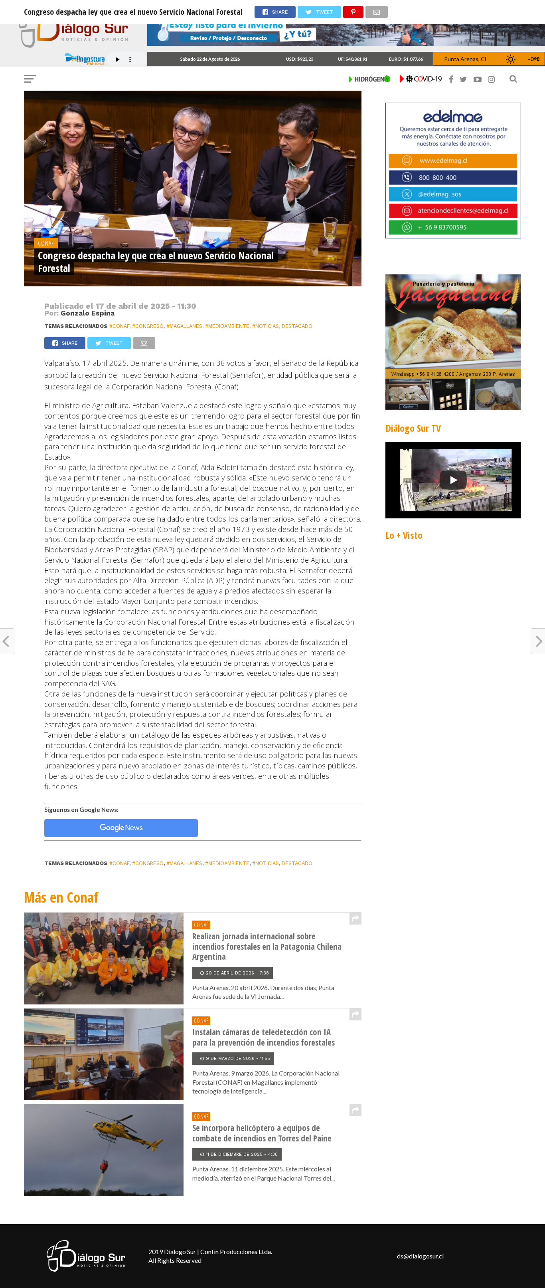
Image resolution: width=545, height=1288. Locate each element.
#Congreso (148, 326)
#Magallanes (184, 326)
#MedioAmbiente (227, 326)
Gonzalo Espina (88, 313)
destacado (297, 326)
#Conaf (119, 326)
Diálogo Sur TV (413, 428)
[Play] (453, 480)
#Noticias (265, 326)
